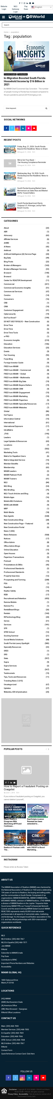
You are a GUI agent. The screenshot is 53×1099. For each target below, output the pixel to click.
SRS (5, 654)
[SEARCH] (46, 108)
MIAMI (8, 999)
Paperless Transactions (14, 557)
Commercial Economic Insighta (17, 288)
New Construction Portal (14, 527)
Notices (7, 539)
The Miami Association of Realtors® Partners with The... (15, 847)
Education (8, 344)
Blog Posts (8, 262)
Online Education (11, 550)
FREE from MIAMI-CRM (13, 389)
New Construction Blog (13, 520)
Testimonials (9, 673)
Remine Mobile (10, 602)
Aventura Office (10, 1006)
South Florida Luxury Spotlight (16, 643)
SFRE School (9, 632)
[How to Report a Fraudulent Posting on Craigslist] (26, 770)
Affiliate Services (11, 239)
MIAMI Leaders (10, 471)
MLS (5, 482)
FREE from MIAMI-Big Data (15, 381)
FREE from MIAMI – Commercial (17, 370)
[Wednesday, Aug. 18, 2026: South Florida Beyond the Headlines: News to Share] (10, 177)
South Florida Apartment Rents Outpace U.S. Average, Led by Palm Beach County (31, 205)
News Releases (10, 535)
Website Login (4, 7)
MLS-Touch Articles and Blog (16, 494)
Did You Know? (10, 318)
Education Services (12, 348)
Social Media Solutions (13, 640)
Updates (7, 688)
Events (6, 351)
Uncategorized (10, 684)
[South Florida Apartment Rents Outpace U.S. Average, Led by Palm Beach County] (10, 206)
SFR (5, 628)
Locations (8, 445)
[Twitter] (15, 1078)
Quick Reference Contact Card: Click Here (18, 1054)
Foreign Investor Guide (13, 363)
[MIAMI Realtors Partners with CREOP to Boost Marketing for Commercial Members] (38, 837)
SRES (6, 651)
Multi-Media (9, 512)
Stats (6, 658)
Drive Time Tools (11, 333)
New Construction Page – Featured (18, 524)
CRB (5, 303)
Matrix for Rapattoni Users (15, 456)
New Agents (9, 516)
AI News (7, 247)
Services (7, 625)
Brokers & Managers (12, 265)
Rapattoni (8, 587)
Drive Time (8, 325)
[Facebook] (8, 1078)
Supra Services (10, 666)
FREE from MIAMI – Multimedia (17, 378)
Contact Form (6, 1050)
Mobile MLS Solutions (13, 501)
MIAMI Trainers (10, 479)
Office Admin (9, 542)
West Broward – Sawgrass (16, 1009)
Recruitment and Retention (15, 598)
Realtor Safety (10, 591)
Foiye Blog (8, 359)
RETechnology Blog (12, 617)
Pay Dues (26, 7)
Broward (7, 273)
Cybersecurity (10, 314)
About (6, 228)
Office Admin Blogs (12, 546)
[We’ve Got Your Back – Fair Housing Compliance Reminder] (10, 163)
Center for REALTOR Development (18, 280)
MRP (6, 509)
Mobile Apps (9, 497)
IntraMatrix (8, 430)
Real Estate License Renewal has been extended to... (35, 821)
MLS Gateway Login (15, 9)
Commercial (9, 284)
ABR (5, 232)
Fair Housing (9, 355)
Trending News (22, 74)
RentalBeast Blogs (11, 610)
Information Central (12, 419)
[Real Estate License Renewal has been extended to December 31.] (38, 811)
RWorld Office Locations (10, 1012)
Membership (9, 467)
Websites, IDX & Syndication (15, 692)
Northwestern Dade (15, 1002)
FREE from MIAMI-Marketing (16, 396)
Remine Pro (9, 606)
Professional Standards (14, 568)
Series (6, 621)
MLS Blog (8, 486)
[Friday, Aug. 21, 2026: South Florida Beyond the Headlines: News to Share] (10, 150)
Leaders (7, 437)
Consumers (9, 299)
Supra (6, 662)
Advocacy (8, 235)
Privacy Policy (13, 1094)
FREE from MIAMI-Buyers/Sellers (18, 385)
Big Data (7, 258)
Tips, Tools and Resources (15, 677)
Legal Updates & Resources (15, 441)
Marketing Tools (10, 452)
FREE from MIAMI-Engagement (17, 393)
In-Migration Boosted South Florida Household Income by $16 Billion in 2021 (24, 81)
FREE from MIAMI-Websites (15, 408)
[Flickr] (36, 1078)
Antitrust (7, 250)
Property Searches (12, 576)
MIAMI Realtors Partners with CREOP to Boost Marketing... (37, 847)
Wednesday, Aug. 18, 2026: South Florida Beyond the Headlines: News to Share (32, 175)
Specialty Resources (12, 647)
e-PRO (6, 336)
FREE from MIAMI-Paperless (16, 400)
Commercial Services (13, 292)
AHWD (6, 243)
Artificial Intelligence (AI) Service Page (20, 254)
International (9, 423)
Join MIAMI (5, 946)
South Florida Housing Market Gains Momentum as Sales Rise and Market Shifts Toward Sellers (32, 190)
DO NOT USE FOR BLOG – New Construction (22, 322)
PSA (5, 583)
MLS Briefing (9, 490)
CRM (6, 307)
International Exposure (13, 426)
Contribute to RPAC (9, 960)
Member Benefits (11, 464)
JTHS (6, 434)
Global (6, 411)
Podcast (7, 561)
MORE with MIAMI (11, 505)
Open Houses (9, 553)
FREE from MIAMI (11, 366)
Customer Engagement (13, 310)
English (38, 7)
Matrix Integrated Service (14, 460)
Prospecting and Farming (14, 580)
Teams (7, 669)
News (6, 531)
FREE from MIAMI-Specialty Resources (20, 404)
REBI (6, 595)
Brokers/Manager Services (15, 269)
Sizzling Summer (11, 636)
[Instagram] (22, 1078)
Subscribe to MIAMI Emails (12, 953)
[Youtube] (43, 1078)
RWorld (4, 949)
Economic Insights (10, 74)
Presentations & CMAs (13, 565)
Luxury (6, 449)
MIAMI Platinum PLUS (13, 475)
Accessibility (6, 967)
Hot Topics (8, 415)
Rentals (7, 613)
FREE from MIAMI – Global (15, 374)
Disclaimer (13, 1089)
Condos (7, 295)
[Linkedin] (29, 1078)
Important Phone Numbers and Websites (17, 963)
